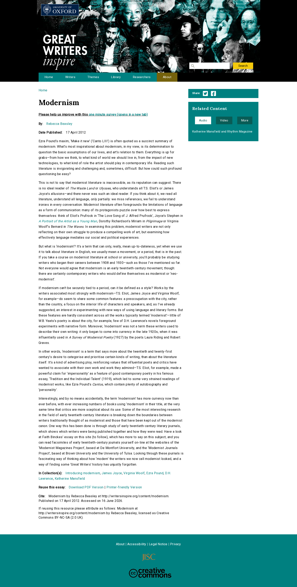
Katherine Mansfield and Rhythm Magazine (222, 131)
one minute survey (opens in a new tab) (118, 114)
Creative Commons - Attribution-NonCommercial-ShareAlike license (150, 573)
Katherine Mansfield (70, 478)
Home (49, 77)
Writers (70, 77)
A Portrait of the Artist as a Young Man (68, 221)
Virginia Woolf (134, 473)
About (167, 77)
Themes (93, 77)
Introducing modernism (82, 473)
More (245, 120)
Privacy (175, 544)
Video (224, 120)
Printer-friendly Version (124, 487)
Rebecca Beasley (59, 124)
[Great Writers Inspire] (60, 9)
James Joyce (112, 473)
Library (116, 77)
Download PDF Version (86, 487)
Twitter (205, 93)
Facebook (213, 93)
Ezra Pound (154, 473)
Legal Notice (158, 544)
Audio (203, 120)
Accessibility (136, 544)
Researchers (142, 77)
